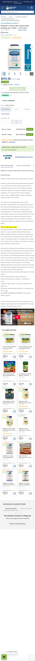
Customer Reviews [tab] (11, 508)
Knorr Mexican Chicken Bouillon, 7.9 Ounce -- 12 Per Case (25, 375)
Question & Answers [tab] (26, 508)
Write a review (22, 30)
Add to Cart (16, 88)
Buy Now (31, 88)
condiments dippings (21, 17)
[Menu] (2, 7)
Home (4, 16)
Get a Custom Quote (10, 150)
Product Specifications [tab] (23, 165)
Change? (16, 84)
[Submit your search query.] (32, 12)
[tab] (3, 74)
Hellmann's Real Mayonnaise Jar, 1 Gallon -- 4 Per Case (25, 403)
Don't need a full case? (9, 227)
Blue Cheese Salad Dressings (10, 20)
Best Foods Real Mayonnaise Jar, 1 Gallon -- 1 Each (25, 457)
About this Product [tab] (7, 165)
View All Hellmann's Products (9, 23)
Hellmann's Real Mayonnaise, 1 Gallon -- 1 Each (25, 430)
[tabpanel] (17, 247)
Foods (10, 17)
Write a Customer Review (17, 523)
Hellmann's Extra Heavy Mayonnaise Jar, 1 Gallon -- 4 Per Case (9, 430)
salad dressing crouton (8, 18)
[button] (28, 8)
